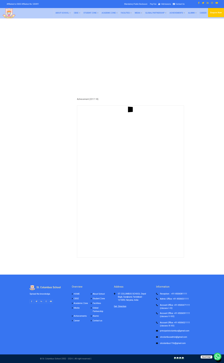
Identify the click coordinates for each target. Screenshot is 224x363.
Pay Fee (152, 4)
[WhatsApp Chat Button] (217, 356)
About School (62, 13)
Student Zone (90, 13)
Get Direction (120, 306)
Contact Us (180, 4)
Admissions (166, 4)
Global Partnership (154, 13)
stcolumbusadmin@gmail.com (173, 337)
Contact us (97, 320)
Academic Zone (109, 13)
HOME (77, 294)
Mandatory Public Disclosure (135, 4)
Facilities (125, 13)
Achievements (176, 13)
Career (203, 13)
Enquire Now (216, 12)
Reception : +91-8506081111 (173, 294)
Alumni (191, 13)
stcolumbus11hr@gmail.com (173, 343)
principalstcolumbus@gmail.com (174, 331)
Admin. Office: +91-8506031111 (174, 299)
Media (137, 13)
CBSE (76, 13)
